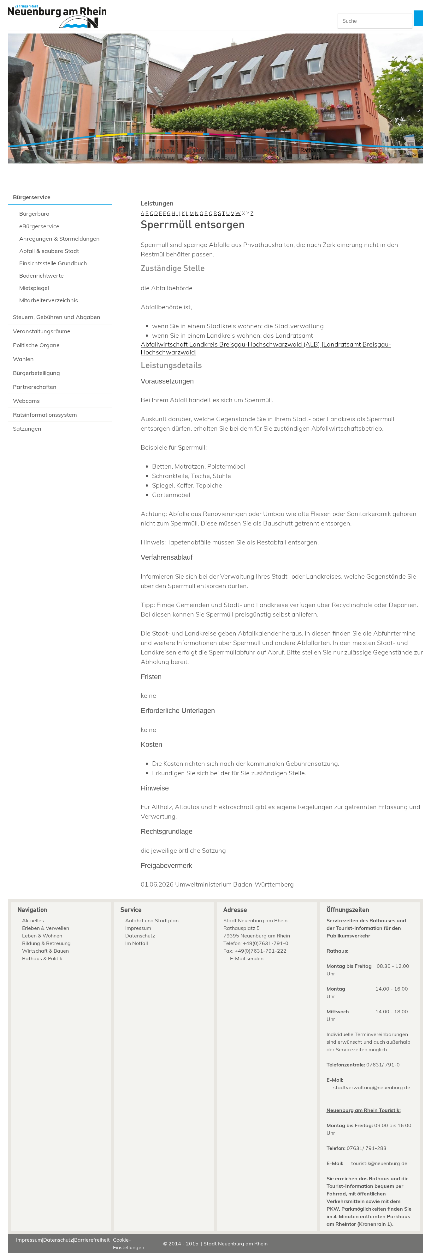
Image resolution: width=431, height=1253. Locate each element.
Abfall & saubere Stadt (49, 251)
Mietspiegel (34, 288)
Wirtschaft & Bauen (276, 154)
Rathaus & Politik (313, 154)
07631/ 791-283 (367, 1148)
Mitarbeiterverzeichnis (48, 300)
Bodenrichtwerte (41, 275)
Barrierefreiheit (92, 1240)
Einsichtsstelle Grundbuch (53, 263)
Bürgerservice (31, 197)
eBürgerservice (39, 226)
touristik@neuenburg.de (379, 1163)
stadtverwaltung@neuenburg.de (371, 1087)
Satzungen (27, 428)
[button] (418, 18)
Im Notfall (136, 943)
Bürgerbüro (34, 213)
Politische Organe (36, 345)
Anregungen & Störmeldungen (59, 238)
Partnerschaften (34, 386)
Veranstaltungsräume (41, 331)
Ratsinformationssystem (45, 414)
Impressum (138, 928)
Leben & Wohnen (199, 154)
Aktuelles (124, 150)
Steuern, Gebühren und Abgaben (56, 317)
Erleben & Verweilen (162, 154)
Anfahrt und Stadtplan (152, 920)
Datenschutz (140, 935)
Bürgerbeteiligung (36, 373)
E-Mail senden (246, 958)
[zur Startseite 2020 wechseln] (57, 17)
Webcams (26, 400)
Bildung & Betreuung (237, 154)
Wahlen (23, 359)
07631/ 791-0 (383, 1064)
